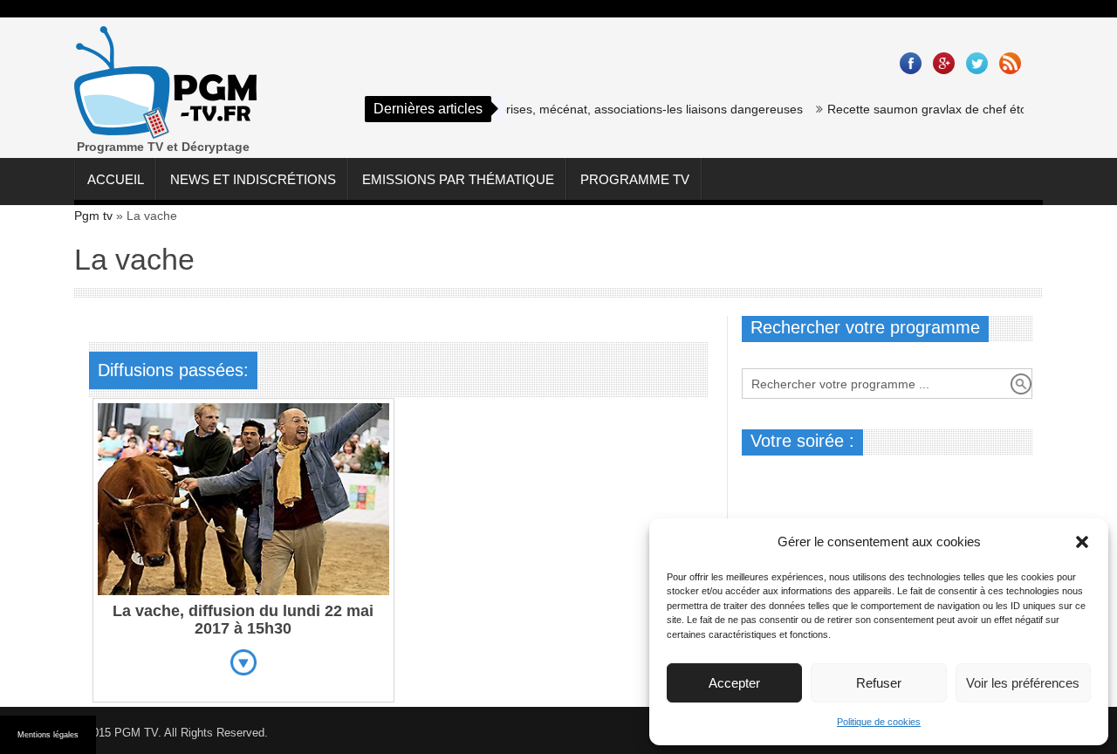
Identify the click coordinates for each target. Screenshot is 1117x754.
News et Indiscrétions (253, 179)
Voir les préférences (1022, 682)
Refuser (878, 682)
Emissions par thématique (458, 179)
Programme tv (634, 179)
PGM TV (136, 732)
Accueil (115, 179)
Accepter (734, 682)
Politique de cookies (879, 721)
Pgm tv (93, 216)
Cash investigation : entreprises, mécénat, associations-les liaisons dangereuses (569, 109)
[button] (1082, 542)
